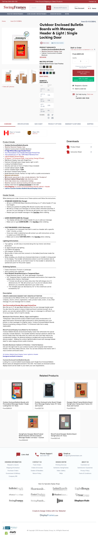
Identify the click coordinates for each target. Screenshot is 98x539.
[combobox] (40, 7)
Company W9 (13, 476)
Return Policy (37, 473)
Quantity (75, 57)
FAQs (61, 473)
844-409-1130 (12, 1)
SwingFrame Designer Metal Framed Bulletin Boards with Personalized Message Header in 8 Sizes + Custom (31, 435)
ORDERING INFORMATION (13, 462)
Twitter (82, 530)
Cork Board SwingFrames (36, 14)
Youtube (95, 530)
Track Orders (37, 465)
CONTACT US (37, 462)
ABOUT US (85, 462)
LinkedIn (91, 530)
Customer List (85, 465)
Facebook (78, 530)
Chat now (90, 94)
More (67, 14)
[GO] (48, 7)
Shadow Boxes (55, 14)
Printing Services (61, 465)
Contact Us (92, 1)
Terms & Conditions (85, 473)
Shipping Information (13, 468)
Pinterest (86, 530)
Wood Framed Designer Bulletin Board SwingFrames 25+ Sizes (63, 435)
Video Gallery (61, 470)
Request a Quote (13, 465)
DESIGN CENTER (61, 462)
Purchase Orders (13, 470)
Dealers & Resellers (37, 470)
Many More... (44, 76)
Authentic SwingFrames (61, 468)
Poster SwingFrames (15, 14)
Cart (89, 6)
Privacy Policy (85, 470)
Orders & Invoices (37, 468)
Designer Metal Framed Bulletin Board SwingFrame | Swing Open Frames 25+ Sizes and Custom (80, 404)
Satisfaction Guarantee (85, 468)
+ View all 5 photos (8, 86)
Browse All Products (60, 8)
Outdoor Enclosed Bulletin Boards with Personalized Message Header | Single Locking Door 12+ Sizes (16, 404)
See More (43, 57)
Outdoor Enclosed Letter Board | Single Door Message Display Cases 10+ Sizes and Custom (48, 404)
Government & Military (13, 473)
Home (4, 21)
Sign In (76, 6)
